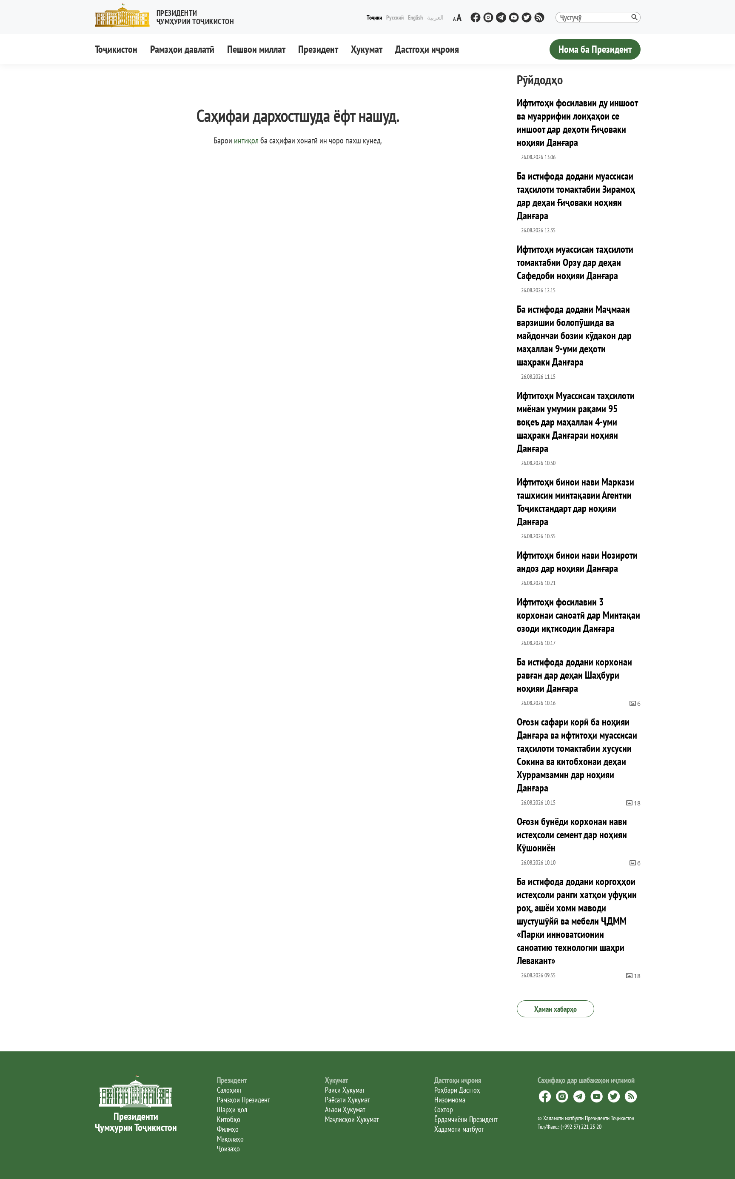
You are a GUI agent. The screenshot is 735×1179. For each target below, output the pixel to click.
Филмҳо (228, 1129)
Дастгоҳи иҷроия (427, 49)
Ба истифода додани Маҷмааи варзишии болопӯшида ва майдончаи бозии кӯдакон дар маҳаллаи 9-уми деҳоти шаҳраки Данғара (574, 335)
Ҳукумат (366, 49)
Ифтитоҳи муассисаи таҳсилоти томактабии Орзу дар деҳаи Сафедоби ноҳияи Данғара (575, 262)
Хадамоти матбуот (459, 1129)
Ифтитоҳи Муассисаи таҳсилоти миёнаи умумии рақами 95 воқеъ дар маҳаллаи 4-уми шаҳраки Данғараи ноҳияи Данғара (576, 422)
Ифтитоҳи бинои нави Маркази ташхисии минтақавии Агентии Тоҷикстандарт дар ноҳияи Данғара (575, 501)
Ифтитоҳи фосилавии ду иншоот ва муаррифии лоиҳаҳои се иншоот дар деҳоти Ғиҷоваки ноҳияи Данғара (577, 122)
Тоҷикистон (116, 49)
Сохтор (443, 1109)
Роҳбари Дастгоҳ (457, 1090)
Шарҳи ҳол (232, 1109)
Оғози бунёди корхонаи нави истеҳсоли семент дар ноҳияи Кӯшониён (572, 834)
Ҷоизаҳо (228, 1148)
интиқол (246, 140)
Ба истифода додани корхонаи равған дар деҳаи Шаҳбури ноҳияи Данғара (574, 675)
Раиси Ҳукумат (345, 1090)
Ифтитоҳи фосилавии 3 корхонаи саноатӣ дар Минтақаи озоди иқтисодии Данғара (578, 615)
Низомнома (449, 1100)
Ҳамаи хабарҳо (555, 1009)
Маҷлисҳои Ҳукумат (352, 1119)
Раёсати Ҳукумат (347, 1100)
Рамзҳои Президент (243, 1100)
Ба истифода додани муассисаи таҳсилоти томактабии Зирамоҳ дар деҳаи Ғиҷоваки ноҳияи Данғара (576, 195)
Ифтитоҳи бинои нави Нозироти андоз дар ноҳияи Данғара (577, 561)
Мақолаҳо (230, 1139)
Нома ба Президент (595, 49)
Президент (318, 49)
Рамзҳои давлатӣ (182, 49)
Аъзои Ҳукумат (345, 1109)
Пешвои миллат (256, 49)
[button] (168, 15)
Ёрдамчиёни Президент (466, 1119)
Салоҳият (229, 1090)
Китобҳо (228, 1119)
